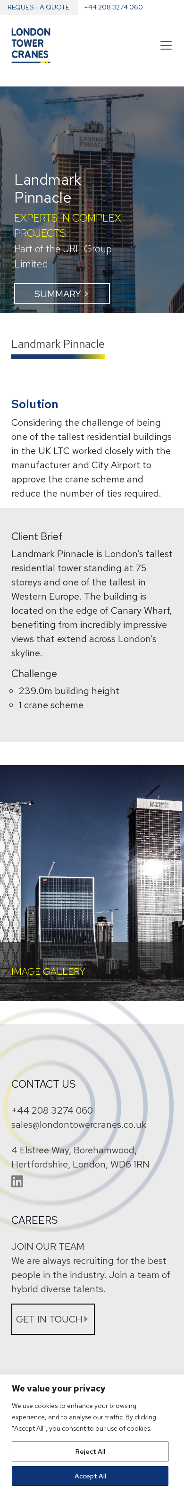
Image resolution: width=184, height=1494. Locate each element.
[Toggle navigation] (166, 45)
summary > (61, 294)
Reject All (90, 1451)
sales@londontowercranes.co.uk (78, 1124)
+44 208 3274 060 (52, 1110)
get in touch (49, 1319)
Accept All (90, 1476)
